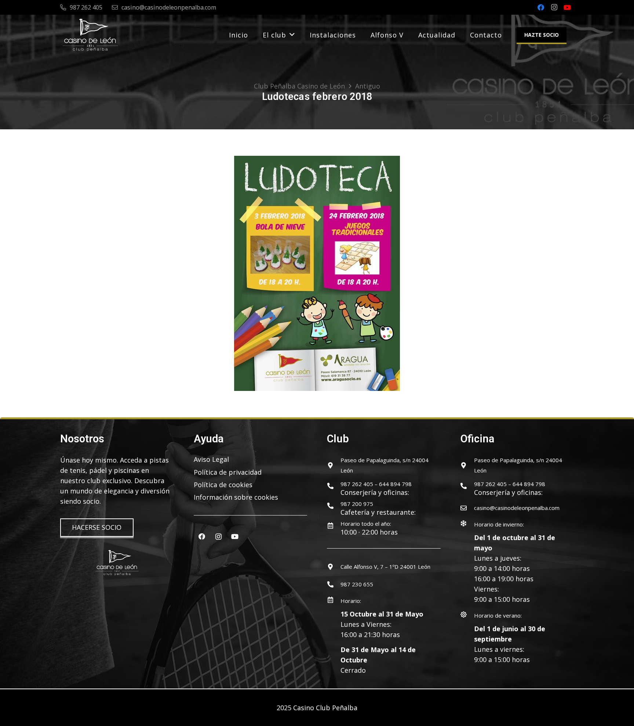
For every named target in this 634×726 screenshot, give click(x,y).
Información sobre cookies (236, 497)
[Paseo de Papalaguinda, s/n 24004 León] (333, 465)
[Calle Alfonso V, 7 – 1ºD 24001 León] (333, 567)
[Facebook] (540, 7)
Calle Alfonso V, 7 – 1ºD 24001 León (385, 566)
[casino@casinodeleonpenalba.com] (467, 508)
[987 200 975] (333, 506)
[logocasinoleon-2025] (90, 35)
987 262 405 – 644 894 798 (376, 484)
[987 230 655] (333, 584)
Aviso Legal (211, 459)
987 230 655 (356, 584)
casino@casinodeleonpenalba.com (517, 507)
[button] (292, 35)
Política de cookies (223, 484)
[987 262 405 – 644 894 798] (333, 486)
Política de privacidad (228, 472)
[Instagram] (554, 7)
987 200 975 (356, 503)
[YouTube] (567, 7)
